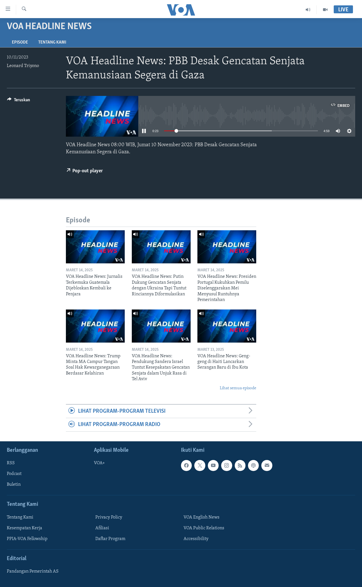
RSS (11, 463)
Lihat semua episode (238, 388)
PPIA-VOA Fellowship (27, 539)
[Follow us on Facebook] (186, 465)
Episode (20, 42)
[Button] (18, 101)
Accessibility (196, 539)
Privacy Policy (108, 517)
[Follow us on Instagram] (226, 465)
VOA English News (201, 517)
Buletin (14, 484)
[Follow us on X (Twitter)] (199, 465)
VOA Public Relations (204, 528)
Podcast (14, 474)
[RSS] (240, 465)
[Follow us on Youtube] (213, 465)
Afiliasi (102, 528)
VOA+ (99, 463)
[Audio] (308, 9)
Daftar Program (110, 539)
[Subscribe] (266, 465)
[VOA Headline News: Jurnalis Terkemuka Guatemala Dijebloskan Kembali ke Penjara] (95, 246)
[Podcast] (253, 465)
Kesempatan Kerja (24, 528)
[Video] (325, 9)
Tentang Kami (52, 42)
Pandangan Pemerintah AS (33, 571)
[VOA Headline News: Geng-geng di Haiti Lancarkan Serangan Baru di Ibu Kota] (226, 326)
